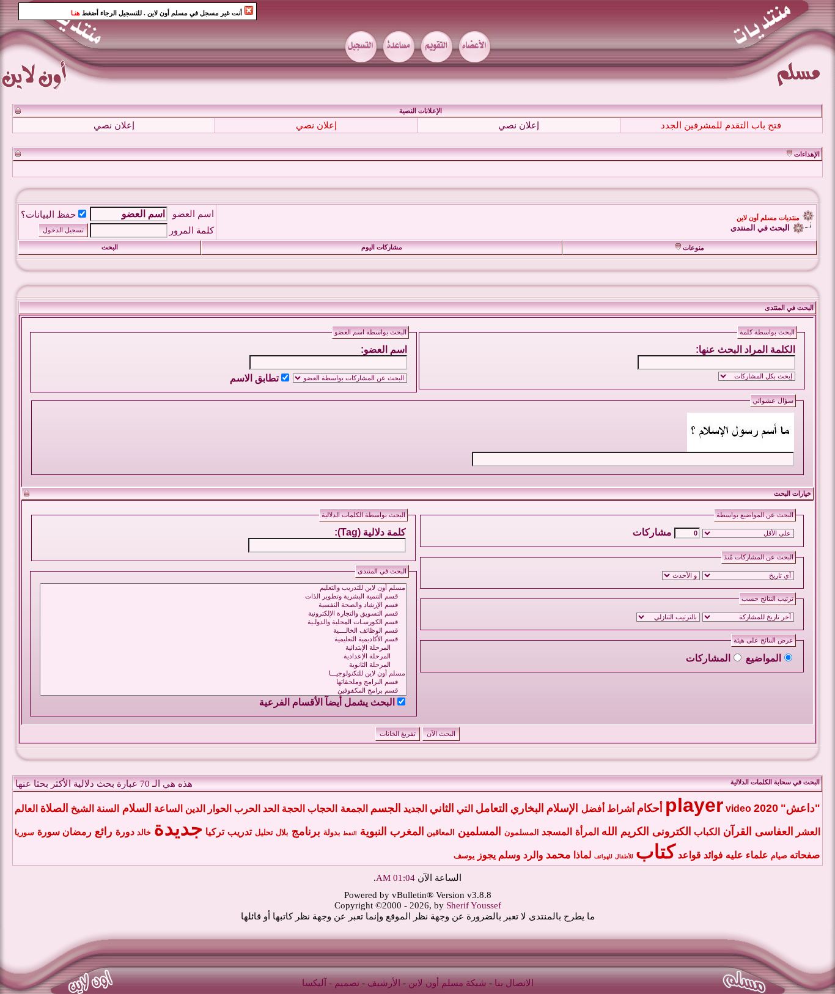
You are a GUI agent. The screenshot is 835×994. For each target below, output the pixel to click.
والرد (533, 855)
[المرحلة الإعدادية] (223, 656)
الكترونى (671, 831)
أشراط (621, 808)
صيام (779, 855)
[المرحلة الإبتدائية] (223, 648)
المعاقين (441, 832)
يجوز (486, 855)
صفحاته (805, 855)
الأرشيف (383, 983)
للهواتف (603, 856)
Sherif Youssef (473, 905)
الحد (271, 808)
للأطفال (624, 856)
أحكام (650, 808)
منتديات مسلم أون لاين (768, 218)
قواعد (689, 855)
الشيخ (82, 808)
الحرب (247, 808)
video (738, 808)
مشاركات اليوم (381, 247)
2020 (766, 808)
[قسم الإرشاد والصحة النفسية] (223, 605)
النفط (350, 833)
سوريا (24, 832)
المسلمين (479, 831)
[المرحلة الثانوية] (223, 665)
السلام (137, 808)
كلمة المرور (191, 230)
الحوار (220, 808)
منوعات (693, 248)
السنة (108, 808)
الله (609, 831)
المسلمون (521, 832)
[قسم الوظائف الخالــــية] (223, 631)
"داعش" (800, 808)
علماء (757, 855)
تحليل (264, 832)
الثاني (442, 808)
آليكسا (314, 983)
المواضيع (763, 658)
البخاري (527, 808)
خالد (144, 832)
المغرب (407, 831)
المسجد (557, 831)
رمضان (77, 831)
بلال (282, 832)
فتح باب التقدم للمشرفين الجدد (721, 125)
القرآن (737, 831)
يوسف (464, 855)
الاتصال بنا (514, 983)
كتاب (655, 852)
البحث (109, 247)
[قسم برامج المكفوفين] (223, 691)
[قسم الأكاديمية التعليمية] (223, 639)
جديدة (178, 828)
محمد (558, 855)
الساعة (168, 808)
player (694, 805)
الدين (195, 808)
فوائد (713, 855)
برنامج (306, 831)
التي (465, 808)
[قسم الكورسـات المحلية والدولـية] (223, 622)
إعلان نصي (518, 125)
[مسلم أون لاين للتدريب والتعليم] (223, 588)
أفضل (593, 808)
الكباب (707, 831)
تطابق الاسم (254, 378)
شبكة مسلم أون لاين (447, 983)
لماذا (582, 855)
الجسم (385, 808)
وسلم (509, 855)
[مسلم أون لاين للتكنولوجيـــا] (223, 673)
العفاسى (774, 831)
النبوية (373, 831)
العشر (808, 831)
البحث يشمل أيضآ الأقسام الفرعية (327, 702)
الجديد (415, 808)
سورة (48, 831)
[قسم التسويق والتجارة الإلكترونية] (223, 613)
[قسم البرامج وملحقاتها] (223, 682)
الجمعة (354, 808)
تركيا (214, 831)
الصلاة (54, 808)
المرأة (587, 831)
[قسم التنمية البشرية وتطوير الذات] (223, 596)
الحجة (293, 808)
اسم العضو (193, 214)
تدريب (239, 831)
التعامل (492, 808)
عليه (734, 855)
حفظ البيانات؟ (48, 214)
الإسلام (562, 808)
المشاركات (708, 658)
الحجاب (322, 808)
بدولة (331, 832)
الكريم (634, 831)
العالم (26, 808)
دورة (125, 831)
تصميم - (344, 983)
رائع (103, 831)
